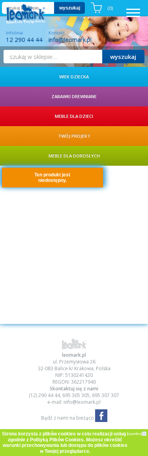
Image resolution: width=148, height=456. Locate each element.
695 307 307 (105, 395)
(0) (110, 8)
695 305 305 (76, 395)
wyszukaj (69, 8)
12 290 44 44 (24, 40)
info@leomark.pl (70, 40)
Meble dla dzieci (74, 116)
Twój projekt (74, 136)
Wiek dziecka (74, 76)
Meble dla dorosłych (74, 156)
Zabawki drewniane (74, 96)
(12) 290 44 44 (44, 395)
